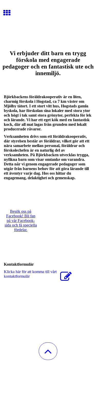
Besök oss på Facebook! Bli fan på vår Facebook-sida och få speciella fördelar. (21, 220)
